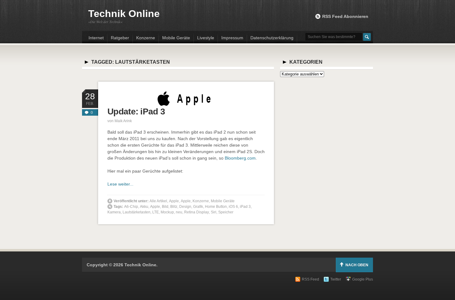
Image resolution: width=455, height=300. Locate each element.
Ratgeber (120, 37)
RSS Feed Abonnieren (345, 16)
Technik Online (124, 13)
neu (179, 212)
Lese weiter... (120, 184)
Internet (96, 37)
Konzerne (145, 37)
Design (185, 206)
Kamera (114, 212)
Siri (213, 212)
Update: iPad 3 (136, 111)
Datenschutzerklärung (271, 37)
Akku (144, 206)
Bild (165, 206)
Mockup (167, 212)
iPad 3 (245, 206)
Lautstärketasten (136, 212)
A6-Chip (131, 206)
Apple (174, 201)
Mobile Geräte (176, 37)
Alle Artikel (158, 201)
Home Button (216, 206)
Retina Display (196, 212)
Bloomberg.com (240, 158)
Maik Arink (123, 121)
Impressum (232, 37)
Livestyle (205, 37)
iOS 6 (233, 206)
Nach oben (356, 265)
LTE (155, 212)
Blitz (173, 206)
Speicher (225, 212)
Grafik (198, 206)
